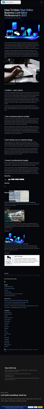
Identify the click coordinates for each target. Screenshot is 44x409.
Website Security (7, 344)
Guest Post (6, 326)
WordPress (6, 346)
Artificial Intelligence (8, 314)
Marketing (6, 328)
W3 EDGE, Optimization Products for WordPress (13, 293)
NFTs (5, 330)
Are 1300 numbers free (28, 129)
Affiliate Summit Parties (8, 286)
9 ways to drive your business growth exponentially (16, 244)
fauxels (9, 83)
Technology (6, 339)
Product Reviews (7, 333)
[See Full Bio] (20, 264)
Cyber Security (7, 321)
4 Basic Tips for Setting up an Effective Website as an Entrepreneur (20, 202)
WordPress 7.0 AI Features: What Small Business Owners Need (16, 300)
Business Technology (8, 317)
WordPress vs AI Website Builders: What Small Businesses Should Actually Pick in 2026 (21, 305)
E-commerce (6, 323)
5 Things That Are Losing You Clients (12, 221)
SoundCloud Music (8, 292)
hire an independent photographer (21, 167)
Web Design (6, 341)
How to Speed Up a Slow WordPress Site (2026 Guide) (14, 303)
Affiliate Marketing (7, 312)
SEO (5, 335)
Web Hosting (6, 342)
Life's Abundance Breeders (9, 288)
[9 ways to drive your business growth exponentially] (14, 242)
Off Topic (6, 332)
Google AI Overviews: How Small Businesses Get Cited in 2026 (16, 302)
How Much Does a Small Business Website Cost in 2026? (15, 307)
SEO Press (6, 290)
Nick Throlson (8, 17)
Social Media (6, 337)
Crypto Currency (7, 319)
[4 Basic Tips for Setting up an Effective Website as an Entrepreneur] (19, 201)
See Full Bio (17, 263)
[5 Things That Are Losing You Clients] (14, 220)
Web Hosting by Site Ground (9, 295)
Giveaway (6, 324)
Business (19, 17)
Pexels (14, 83)
